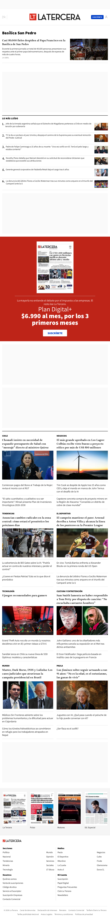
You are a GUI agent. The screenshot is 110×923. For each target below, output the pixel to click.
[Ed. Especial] (97, 824)
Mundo (6, 665)
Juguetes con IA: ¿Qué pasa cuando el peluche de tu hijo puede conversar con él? (82, 716)
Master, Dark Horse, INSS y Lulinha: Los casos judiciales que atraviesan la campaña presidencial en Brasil (27, 674)
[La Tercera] (15, 824)
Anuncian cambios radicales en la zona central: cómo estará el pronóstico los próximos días (26, 522)
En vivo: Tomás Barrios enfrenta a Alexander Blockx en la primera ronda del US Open (79, 564)
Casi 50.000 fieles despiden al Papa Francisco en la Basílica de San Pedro (33, 42)
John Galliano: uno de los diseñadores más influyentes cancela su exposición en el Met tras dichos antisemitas (80, 643)
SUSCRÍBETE (55, 333)
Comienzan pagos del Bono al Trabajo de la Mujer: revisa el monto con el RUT (27, 486)
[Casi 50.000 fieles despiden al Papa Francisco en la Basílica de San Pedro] (89, 49)
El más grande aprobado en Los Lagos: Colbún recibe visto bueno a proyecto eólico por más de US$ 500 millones (80, 444)
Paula (60, 665)
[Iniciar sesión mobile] (106, 17)
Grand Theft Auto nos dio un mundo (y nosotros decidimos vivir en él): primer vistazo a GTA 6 (26, 642)
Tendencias (8, 513)
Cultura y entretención (69, 591)
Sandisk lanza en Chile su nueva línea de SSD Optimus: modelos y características (25, 655)
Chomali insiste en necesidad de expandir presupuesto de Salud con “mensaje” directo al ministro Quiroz (25, 444)
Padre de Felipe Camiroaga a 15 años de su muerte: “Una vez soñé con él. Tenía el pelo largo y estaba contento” (47, 148)
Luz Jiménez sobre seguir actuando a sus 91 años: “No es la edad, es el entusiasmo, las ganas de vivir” (82, 674)
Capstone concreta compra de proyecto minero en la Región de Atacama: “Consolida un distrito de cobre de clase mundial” (82, 502)
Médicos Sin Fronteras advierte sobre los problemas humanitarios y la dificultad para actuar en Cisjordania (27, 718)
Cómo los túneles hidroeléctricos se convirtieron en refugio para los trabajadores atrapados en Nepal (26, 732)
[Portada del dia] (55, 291)
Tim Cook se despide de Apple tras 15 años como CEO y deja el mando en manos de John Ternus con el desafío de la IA (81, 488)
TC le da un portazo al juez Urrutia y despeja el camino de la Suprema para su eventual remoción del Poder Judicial (48, 136)
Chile (5, 435)
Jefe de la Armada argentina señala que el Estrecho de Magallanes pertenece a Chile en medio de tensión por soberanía (48, 125)
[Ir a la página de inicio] (55, 16)
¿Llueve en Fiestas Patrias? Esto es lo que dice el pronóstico (26, 578)
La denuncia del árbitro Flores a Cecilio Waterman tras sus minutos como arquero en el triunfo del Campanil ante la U (49, 182)
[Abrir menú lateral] (4, 17)
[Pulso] (42, 824)
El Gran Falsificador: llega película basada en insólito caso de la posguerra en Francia (79, 655)
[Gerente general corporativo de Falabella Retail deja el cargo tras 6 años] (101, 172)
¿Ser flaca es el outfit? (67, 728)
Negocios (62, 435)
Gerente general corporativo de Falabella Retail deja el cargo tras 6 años (37, 169)
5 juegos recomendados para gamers (24, 595)
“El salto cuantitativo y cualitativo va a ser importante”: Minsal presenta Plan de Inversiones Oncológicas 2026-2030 (27, 502)
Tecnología (8, 591)
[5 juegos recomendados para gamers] (27, 620)
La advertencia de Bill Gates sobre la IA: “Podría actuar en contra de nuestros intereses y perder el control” (27, 566)
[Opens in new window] (69, 824)
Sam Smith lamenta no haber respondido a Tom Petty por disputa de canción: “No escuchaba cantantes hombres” (82, 599)
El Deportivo (64, 513)
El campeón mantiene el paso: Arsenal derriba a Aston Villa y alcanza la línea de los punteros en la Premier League (81, 522)
